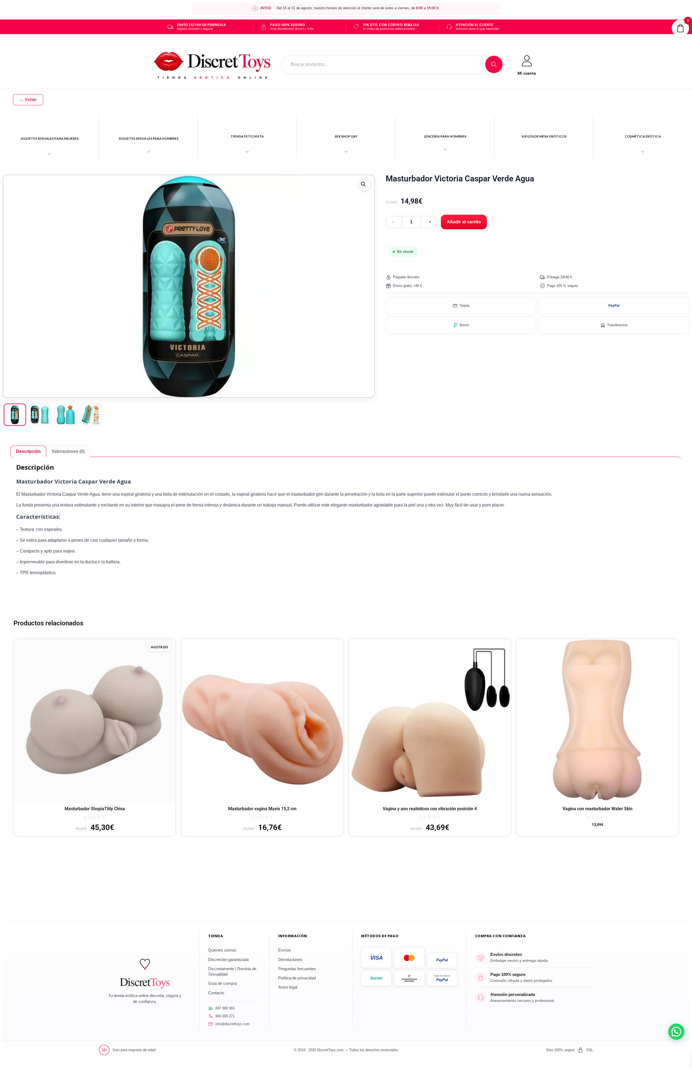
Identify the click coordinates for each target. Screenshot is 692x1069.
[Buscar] (494, 64)
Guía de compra (222, 983)
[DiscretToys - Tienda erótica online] (212, 64)
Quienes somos (222, 950)
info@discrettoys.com (232, 1024)
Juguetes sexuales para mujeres (49, 138)
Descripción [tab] (28, 451)
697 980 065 (225, 1008)
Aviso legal (287, 987)
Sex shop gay (346, 136)
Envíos (284, 950)
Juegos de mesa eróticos (544, 136)
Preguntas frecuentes (297, 968)
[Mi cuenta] (526, 64)
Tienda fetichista (247, 136)
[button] (364, 185)
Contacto (216, 992)
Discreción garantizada (228, 959)
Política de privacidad (297, 978)
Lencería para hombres (445, 136)
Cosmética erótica (643, 136)
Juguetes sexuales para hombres (148, 138)
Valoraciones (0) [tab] (68, 451)
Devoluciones (290, 959)
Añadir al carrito (464, 222)
